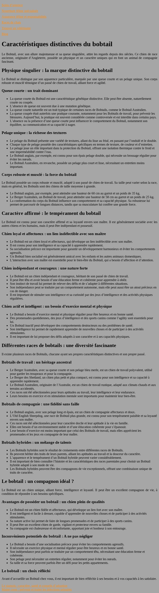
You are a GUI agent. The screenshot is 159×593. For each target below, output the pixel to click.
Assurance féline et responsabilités (24, 16)
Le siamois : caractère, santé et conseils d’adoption (34, 585)
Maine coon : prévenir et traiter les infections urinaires (37, 589)
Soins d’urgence (12, 5)
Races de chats (11, 22)
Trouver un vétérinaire (16, 28)
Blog (5, 34)
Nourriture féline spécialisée (20, 11)
